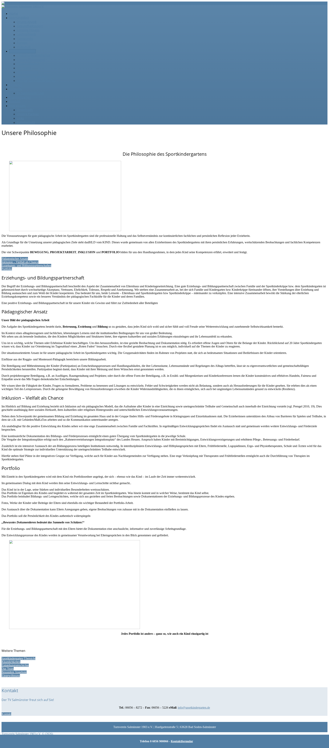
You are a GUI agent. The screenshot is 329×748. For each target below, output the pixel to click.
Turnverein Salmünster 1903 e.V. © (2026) (27, 733)
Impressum (17, 106)
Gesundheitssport (30, 26)
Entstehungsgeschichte (33, 55)
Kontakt (14, 101)
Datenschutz (26, 122)
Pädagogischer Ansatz (15, 258)
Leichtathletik (26, 34)
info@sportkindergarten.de (194, 707)
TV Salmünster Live (30, 93)
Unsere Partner (28, 114)
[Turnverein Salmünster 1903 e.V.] (23, 3)
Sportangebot (19, 18)
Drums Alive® (27, 22)
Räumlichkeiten (28, 64)
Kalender (15, 89)
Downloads (25, 110)
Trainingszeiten (20, 97)
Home (13, 13)
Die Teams (24, 68)
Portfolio (7, 269)
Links (20, 118)
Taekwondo (25, 39)
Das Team (8, 668)
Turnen (22, 43)
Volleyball (23, 47)
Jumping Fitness (28, 30)
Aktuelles (15, 85)
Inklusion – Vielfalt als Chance (20, 262)
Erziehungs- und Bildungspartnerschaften (26, 265)
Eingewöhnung (27, 72)
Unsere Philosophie (31, 59)
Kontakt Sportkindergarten (36, 80)
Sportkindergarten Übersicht (18, 658)
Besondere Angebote (32, 76)
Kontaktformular (182, 741)
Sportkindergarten (22, 51)
